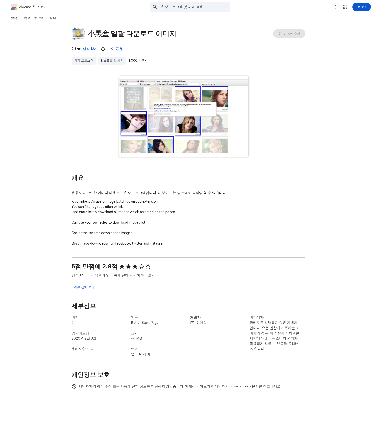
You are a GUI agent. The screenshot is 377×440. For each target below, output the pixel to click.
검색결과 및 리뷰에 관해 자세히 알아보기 (123, 275)
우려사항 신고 (82, 349)
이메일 (201, 323)
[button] (345, 7)
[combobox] (195, 7)
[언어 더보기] (149, 354)
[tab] (14, 18)
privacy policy (240, 386)
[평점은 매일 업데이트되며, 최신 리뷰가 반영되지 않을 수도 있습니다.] (103, 48)
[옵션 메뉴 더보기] (335, 7)
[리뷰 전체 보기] (84, 287)
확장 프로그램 (83, 61)
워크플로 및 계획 (111, 61)
